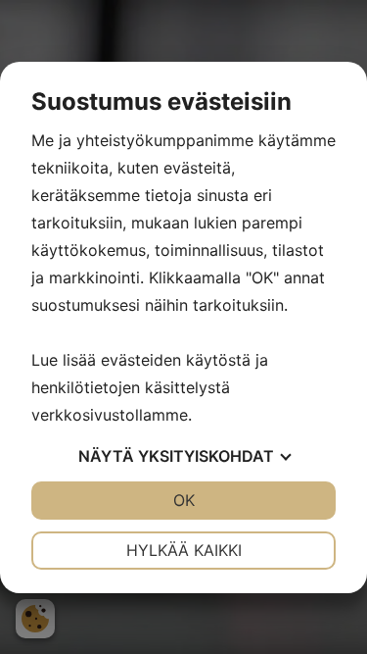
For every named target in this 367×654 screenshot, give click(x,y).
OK (184, 500)
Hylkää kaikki (184, 550)
